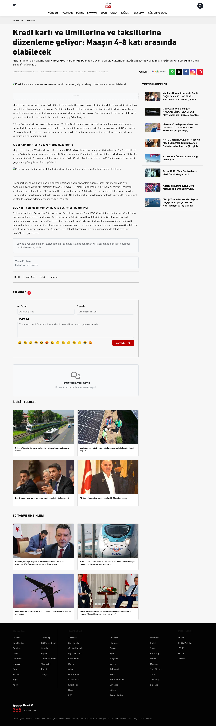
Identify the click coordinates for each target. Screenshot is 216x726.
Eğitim (44, 653)
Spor (104, 12)
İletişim (181, 658)
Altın (70, 669)
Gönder (121, 342)
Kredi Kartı (30, 277)
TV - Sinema (156, 669)
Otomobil (45, 664)
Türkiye (38, 150)
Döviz (71, 664)
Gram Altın (73, 674)
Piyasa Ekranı (74, 653)
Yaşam (114, 12)
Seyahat (45, 648)
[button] (14, 6)
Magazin (17, 664)
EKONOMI (31, 20)
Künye (181, 637)
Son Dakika (18, 643)
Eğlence (154, 684)
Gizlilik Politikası (185, 643)
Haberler (54, 277)
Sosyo (44, 674)
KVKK (181, 648)
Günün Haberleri (76, 648)
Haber (153, 658)
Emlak (44, 669)
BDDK (17, 277)
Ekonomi (92, 12)
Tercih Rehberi (48, 658)
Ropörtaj (154, 653)
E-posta (81, 306)
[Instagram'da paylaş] (193, 71)
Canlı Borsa (73, 658)
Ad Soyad (22, 306)
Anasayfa (18, 20)
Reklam (181, 653)
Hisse (70, 690)
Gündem (53, 12)
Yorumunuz (23, 318)
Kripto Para (73, 679)
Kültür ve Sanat (158, 12)
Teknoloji (138, 12)
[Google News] (158, 71)
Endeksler (73, 684)
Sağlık (125, 12)
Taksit (42, 277)
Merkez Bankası (70, 124)
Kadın (15, 684)
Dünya (80, 12)
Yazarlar (67, 12)
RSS (70, 695)
